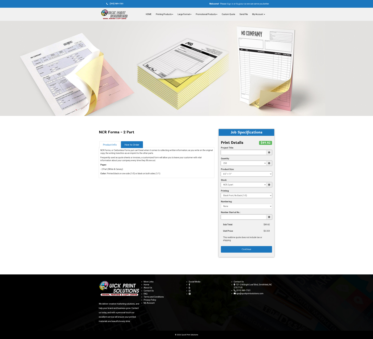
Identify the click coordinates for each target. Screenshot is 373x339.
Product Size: (227, 169)
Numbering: (226, 201)
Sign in (230, 3)
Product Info (110, 144)
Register (240, 3)
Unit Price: (228, 231)
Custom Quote (228, 14)
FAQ (145, 294)
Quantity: (225, 158)
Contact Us (149, 291)
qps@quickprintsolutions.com (249, 293)
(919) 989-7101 (243, 290)
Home (146, 284)
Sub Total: (228, 224)
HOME (149, 14)
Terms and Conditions (154, 297)
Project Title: (227, 148)
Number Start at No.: (231, 212)
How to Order (132, 144)
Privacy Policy (150, 300)
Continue (246, 249)
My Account (149, 303)
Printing (225, 191)
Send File (244, 14)
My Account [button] (258, 14)
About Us (148, 287)
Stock (224, 180)
